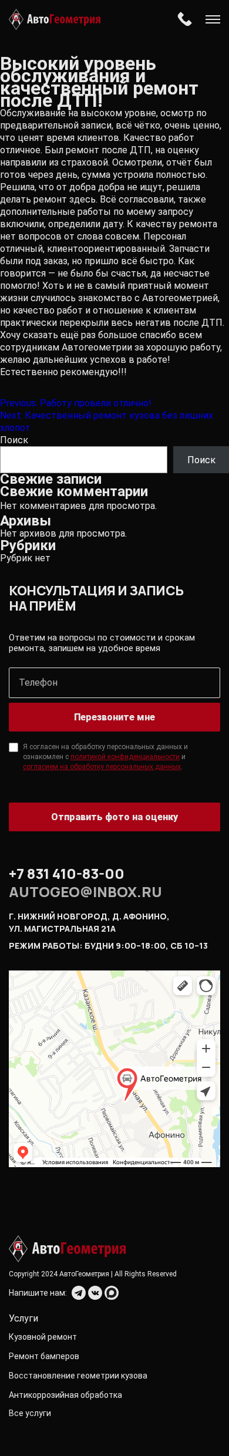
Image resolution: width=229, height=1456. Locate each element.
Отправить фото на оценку (114, 817)
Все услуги (30, 1413)
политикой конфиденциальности (125, 757)
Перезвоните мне (114, 717)
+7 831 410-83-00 (184, 19)
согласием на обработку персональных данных (102, 767)
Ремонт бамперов (44, 1356)
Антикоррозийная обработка (65, 1395)
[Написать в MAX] (112, 1293)
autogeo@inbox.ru (85, 891)
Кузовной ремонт (43, 1337)
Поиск (14, 440)
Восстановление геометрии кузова (78, 1375)
